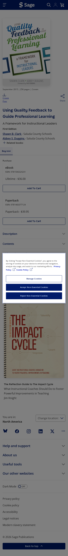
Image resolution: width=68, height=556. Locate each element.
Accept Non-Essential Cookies (34, 287)
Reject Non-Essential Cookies (34, 295)
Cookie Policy (22, 270)
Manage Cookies (34, 278)
